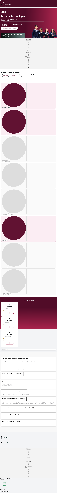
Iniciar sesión (4, 6)
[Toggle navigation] (0, 0)
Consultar (8, 108)
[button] (2, 349)
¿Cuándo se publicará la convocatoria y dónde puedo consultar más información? (18, 407)
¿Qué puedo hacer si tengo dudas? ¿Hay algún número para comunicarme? (16, 414)
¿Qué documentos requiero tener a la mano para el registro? (14, 391)
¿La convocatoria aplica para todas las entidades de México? (13, 398)
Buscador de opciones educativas (7, 4)
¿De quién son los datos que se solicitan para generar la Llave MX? (15, 358)
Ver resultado (9, 241)
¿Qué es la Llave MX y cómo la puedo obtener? (11, 421)
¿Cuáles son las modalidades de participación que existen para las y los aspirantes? (18, 381)
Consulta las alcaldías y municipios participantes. (8, 75)
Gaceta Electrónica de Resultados (9, 28)
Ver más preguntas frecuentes (6, 428)
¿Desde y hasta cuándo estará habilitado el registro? (12, 373)
